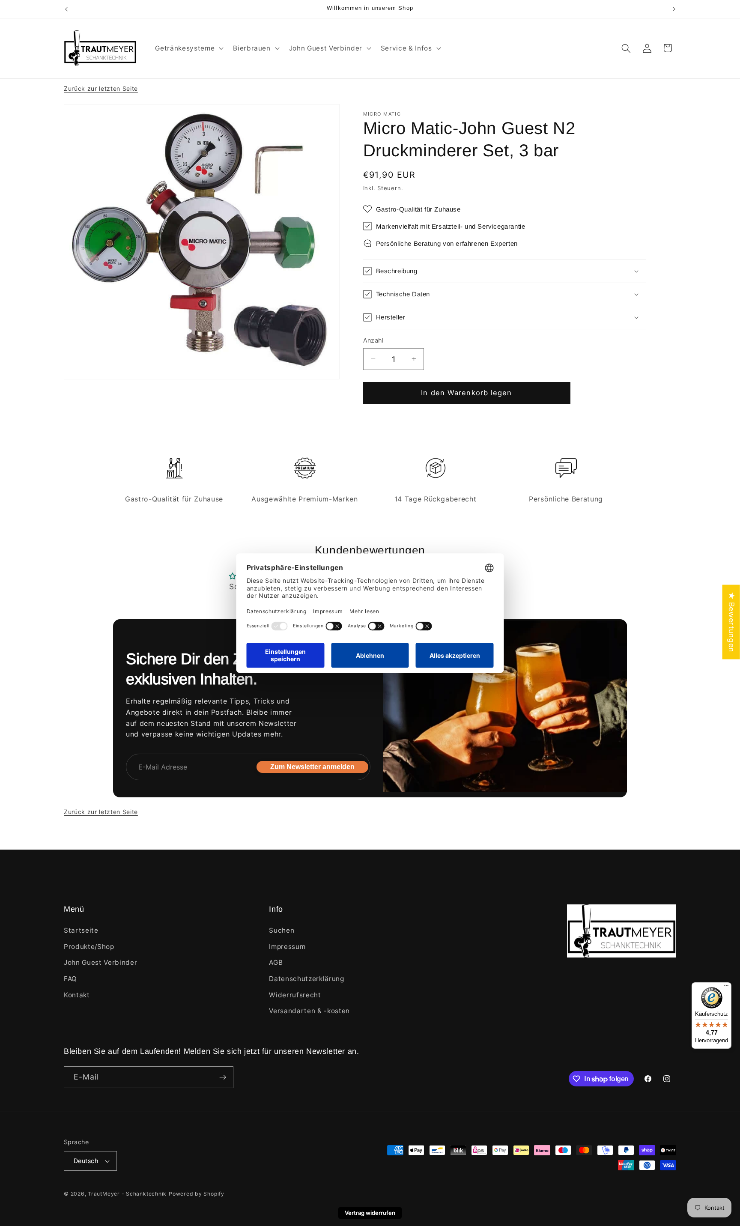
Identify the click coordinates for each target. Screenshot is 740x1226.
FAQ (70, 979)
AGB (276, 962)
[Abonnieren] (222, 1077)
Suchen (281, 930)
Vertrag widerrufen (370, 1212)
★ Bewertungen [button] (731, 621)
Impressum (287, 947)
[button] (188, 48)
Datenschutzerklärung (306, 979)
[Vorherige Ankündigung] (66, 9)
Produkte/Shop (89, 947)
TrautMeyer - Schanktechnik (127, 1193)
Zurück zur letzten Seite (101, 88)
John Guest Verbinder (100, 962)
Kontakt (77, 995)
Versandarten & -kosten (309, 1011)
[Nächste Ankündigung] (674, 9)
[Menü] (726, 987)
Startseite (81, 930)
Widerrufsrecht (295, 995)
